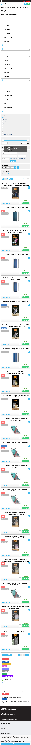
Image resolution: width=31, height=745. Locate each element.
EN (24, 1)
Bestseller (5, 128)
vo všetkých (22, 158)
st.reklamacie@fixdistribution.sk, (9, 714)
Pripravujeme (6, 123)
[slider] (3, 140)
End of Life (5, 130)
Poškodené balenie (7, 134)
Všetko (4, 117)
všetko (10, 173)
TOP (4, 132)
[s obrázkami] (26, 179)
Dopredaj (5, 121)
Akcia (4, 125)
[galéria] (28, 179)
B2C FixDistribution (7, 4)
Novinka (5, 119)
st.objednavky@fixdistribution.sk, (10, 709)
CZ (26, 1)
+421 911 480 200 (5, 711)
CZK (21, 1)
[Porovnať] (29, 187)
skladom (5, 173)
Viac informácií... (20, 741)
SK (29, 1)
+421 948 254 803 (5, 716)
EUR (18, 1)
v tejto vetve (14, 158)
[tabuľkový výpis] (23, 179)
